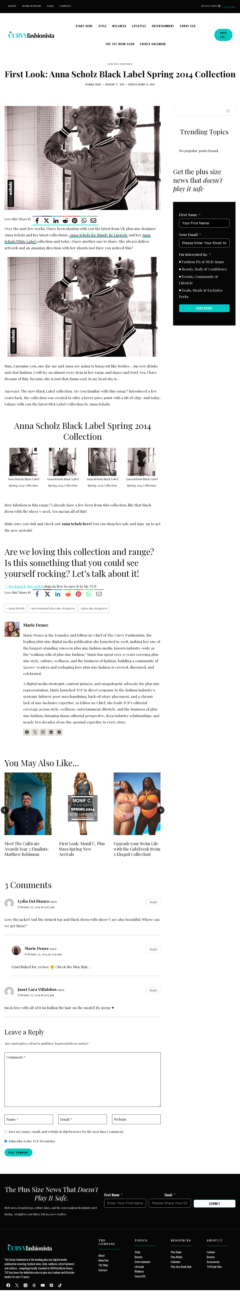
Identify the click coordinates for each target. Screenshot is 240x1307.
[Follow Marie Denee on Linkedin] (51, 732)
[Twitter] (17, 1285)
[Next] (160, 810)
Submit (214, 1203)
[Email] (93, 220)
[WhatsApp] (84, 220)
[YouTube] (42, 1285)
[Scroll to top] (10, 1295)
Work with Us (31, 5)
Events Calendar (153, 44)
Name (12, 1119)
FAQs (50, 5)
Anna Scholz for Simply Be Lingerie (98, 234)
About (12, 5)
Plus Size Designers (120, 64)
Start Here (84, 26)
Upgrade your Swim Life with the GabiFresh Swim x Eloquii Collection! (137, 849)
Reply (153, 902)
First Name (188, 214)
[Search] (228, 111)
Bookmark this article (24, 586)
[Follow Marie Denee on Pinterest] (59, 732)
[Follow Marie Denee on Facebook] (26, 732)
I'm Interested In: (193, 254)
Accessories (213, 1262)
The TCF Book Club (120, 44)
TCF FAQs (103, 1265)
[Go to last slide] (4, 810)
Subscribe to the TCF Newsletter (32, 1141)
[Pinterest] (74, 220)
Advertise (103, 1260)
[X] (46, 220)
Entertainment (163, 26)
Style (102, 26)
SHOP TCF (223, 35)
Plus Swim (176, 1252)
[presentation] (28, 804)
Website (120, 1119)
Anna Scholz (15, 608)
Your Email (188, 234)
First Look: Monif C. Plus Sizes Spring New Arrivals (82, 849)
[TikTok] (60, 1285)
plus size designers (93, 608)
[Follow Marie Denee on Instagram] (42, 732)
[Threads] (34, 1285)
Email (66, 1119)
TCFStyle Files (214, 1267)
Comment (16, 1057)
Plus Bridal (176, 1257)
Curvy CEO (188, 26)
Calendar (175, 1262)
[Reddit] (65, 220)
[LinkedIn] (56, 220)
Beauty (138, 1257)
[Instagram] (25, 1285)
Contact (65, 5)
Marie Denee (94, 84)
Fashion (211, 1252)
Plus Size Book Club (181, 1267)
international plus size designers (52, 608)
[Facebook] (37, 220)
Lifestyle (139, 26)
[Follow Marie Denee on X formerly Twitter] (34, 732)
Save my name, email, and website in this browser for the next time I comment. (66, 1131)
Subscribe (229, 7)
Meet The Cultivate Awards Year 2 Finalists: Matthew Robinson (26, 849)
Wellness (119, 26)
